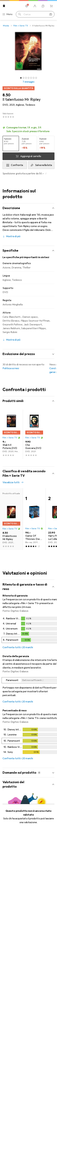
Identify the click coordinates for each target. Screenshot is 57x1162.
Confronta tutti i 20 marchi (18, 647)
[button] (28, 129)
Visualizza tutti (11, 482)
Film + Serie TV (20, 25)
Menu (9, 14)
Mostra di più (13, 236)
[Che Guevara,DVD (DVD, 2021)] (34, 434)
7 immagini (28, 81)
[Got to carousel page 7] (36, 78)
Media (6, 25)
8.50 (6, 95)
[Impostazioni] (26, 6)
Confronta (17, 165)
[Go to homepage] (4, 5)
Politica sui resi (11, 368)
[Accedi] (35, 6)
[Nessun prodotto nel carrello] (51, 6)
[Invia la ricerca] (19, 14)
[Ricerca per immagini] (50, 14)
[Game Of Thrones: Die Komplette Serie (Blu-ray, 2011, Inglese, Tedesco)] (34, 519)
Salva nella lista (43, 165)
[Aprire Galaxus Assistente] (43, 6)
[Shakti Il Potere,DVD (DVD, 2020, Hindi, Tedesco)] (11, 434)
